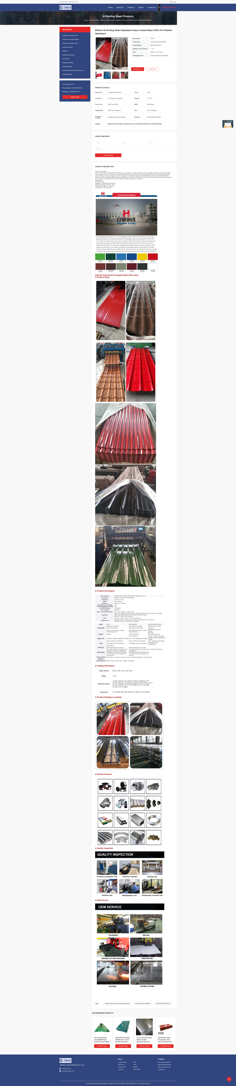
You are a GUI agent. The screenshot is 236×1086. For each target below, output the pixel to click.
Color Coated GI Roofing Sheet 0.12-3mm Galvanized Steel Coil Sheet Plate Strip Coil (144, 1040)
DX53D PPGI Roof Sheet (163, 1003)
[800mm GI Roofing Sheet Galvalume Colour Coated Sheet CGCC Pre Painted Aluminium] (111, 53)
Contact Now (75, 97)
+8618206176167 (77, 88)
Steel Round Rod (67, 74)
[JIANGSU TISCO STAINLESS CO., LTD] (65, 7)
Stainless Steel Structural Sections (72, 70)
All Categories (161, 1069)
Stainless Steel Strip (68, 55)
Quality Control (122, 1067)
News (134, 1062)
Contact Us (121, 1069)
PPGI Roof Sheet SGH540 (142, 1003)
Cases (135, 1064)
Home (86, 20)
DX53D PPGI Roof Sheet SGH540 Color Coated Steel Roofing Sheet (122, 1040)
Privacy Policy (136, 1069)
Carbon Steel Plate (67, 62)
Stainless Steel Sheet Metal (70, 39)
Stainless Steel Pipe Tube (70, 43)
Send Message (108, 155)
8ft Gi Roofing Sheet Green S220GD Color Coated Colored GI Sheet (102, 1040)
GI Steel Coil (65, 59)
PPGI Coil (65, 51)
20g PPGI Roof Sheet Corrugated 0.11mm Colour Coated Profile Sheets (164, 1040)
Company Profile (122, 1062)
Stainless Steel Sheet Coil (70, 35)
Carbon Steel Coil (67, 47)
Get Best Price (137, 69)
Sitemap (135, 1067)
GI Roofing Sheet (94, 20)
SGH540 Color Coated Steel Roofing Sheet (117, 1003)
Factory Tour (121, 1064)
